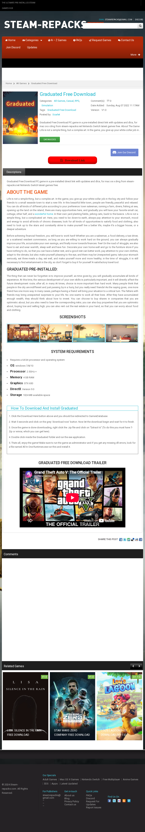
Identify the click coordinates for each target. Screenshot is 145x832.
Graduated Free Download (61, 110)
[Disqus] (72, 612)
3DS (46, 784)
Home (9, 83)
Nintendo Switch (91, 779)
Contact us (70, 804)
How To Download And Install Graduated (44, 408)
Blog (66, 798)
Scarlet (56, 114)
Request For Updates (92, 803)
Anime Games (130, 779)
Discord (139, 20)
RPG (77, 100)
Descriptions (14, 172)
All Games (21, 83)
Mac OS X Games (69, 779)
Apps (55, 784)
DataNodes (50, 139)
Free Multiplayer (111, 779)
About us (69, 795)
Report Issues (93, 807)
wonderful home (44, 214)
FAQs (89, 795)
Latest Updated (69, 784)
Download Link (75, 160)
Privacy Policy (71, 801)
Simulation (47, 105)
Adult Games (50, 779)
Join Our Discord (126, 152)
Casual (70, 100)
